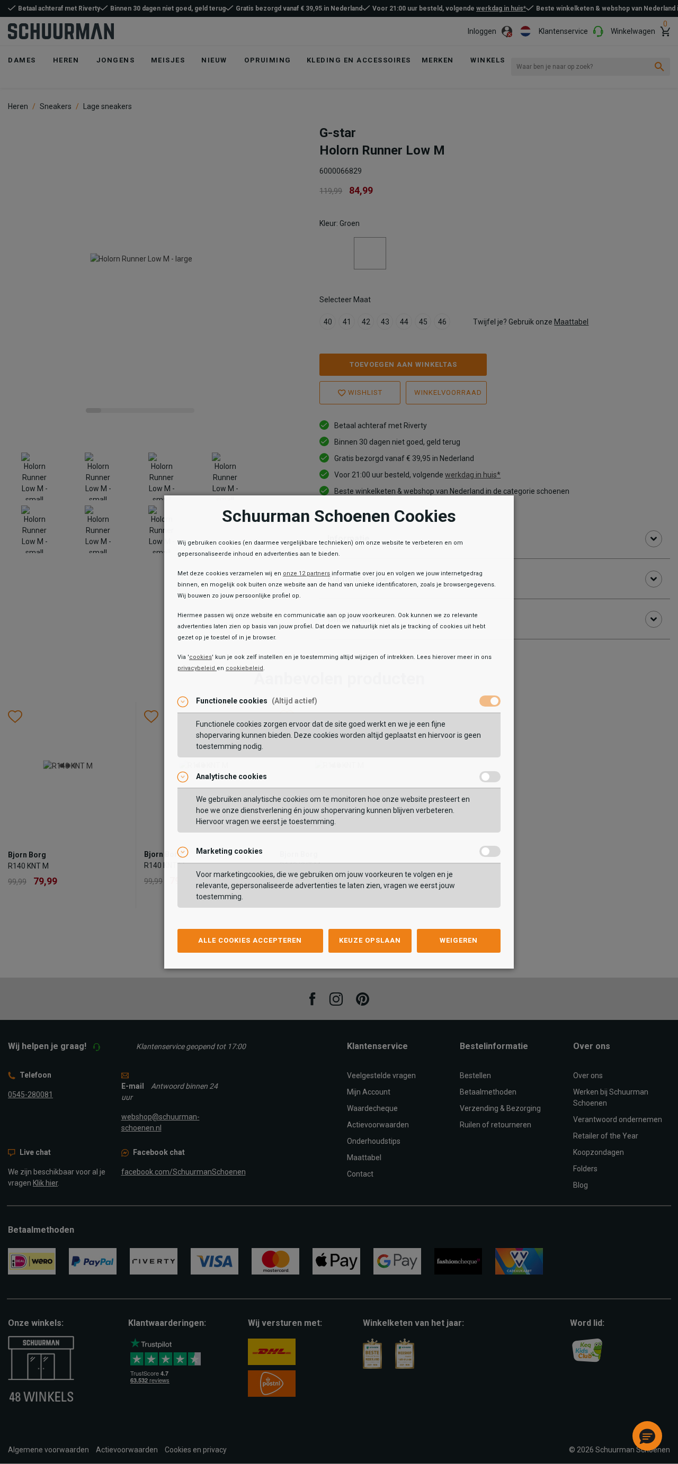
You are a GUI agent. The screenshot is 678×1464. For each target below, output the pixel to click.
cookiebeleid (244, 668)
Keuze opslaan (370, 940)
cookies (200, 657)
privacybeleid (197, 668)
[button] (647, 1436)
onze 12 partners (306, 573)
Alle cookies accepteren (250, 940)
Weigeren (459, 940)
